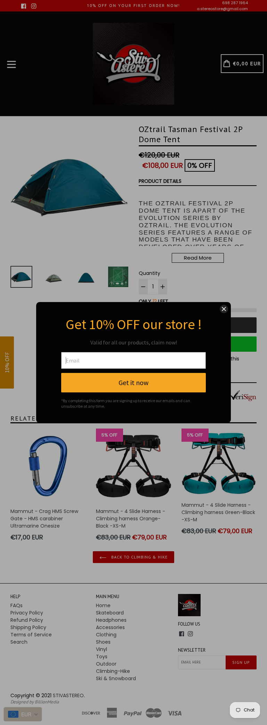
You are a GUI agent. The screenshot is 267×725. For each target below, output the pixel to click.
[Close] (224, 309)
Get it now (133, 382)
